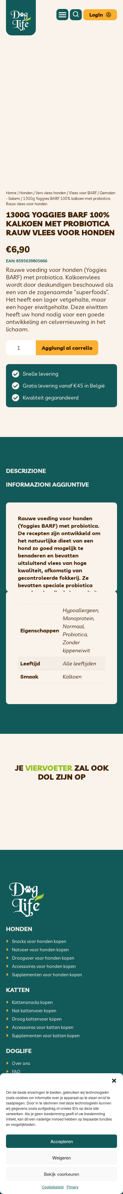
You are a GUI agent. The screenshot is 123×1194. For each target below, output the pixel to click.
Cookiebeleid (53, 1186)
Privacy (73, 1186)
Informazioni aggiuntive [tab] (47, 485)
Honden (26, 192)
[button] (114, 1081)
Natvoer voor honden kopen (40, 949)
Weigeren (61, 1157)
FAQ (16, 1071)
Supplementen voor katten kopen (46, 1035)
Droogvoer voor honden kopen (43, 958)
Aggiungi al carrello (67, 348)
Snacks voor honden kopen (39, 941)
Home (11, 192)
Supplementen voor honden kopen (47, 974)
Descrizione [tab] (26, 471)
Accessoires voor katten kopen (42, 1027)
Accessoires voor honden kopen (44, 966)
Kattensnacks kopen (32, 1002)
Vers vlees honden (51, 192)
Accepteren (61, 1141)
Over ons (21, 1063)
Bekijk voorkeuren (61, 1174)
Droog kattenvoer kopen (37, 1019)
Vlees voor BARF (83, 192)
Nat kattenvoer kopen (34, 1010)
